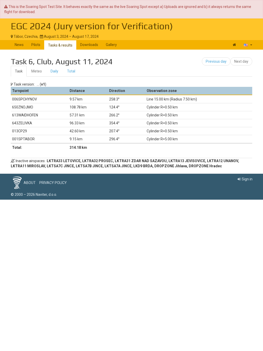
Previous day (216, 61)
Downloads (89, 45)
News (19, 45)
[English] (248, 44)
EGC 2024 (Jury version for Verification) (92, 26)
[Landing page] (234, 44)
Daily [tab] (54, 71)
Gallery (111, 45)
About (30, 183)
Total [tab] (71, 71)
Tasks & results (60, 45)
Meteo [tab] (36, 71)
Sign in (247, 179)
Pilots (35, 45)
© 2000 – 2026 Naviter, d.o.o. (34, 194)
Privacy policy (53, 183)
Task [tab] (19, 71)
